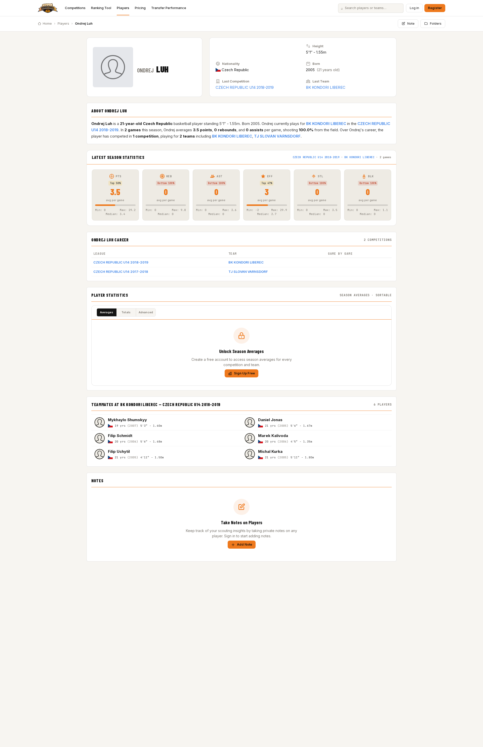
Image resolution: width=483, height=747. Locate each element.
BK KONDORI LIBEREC (325, 87)
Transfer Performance (168, 8)
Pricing (140, 8)
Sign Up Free (244, 373)
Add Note (244, 544)
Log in (414, 8)
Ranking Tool (101, 8)
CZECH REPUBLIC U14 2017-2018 (120, 272)
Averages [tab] (106, 312)
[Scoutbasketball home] (48, 8)
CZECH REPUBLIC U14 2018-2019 (245, 87)
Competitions (75, 8)
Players (123, 8)
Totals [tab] (126, 312)
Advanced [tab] (146, 312)
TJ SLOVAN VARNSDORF (277, 136)
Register (435, 8)
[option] (166, 422)
